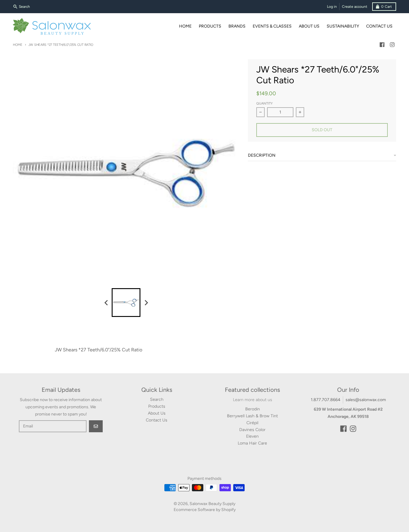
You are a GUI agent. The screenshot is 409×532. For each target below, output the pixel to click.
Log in (332, 6)
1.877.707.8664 (325, 399)
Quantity (264, 103)
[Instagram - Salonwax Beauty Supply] (392, 45)
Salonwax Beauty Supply (212, 503)
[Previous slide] (106, 303)
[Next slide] (146, 303)
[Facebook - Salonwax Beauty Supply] (382, 45)
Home (17, 45)
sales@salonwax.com (366, 399)
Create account (354, 6)
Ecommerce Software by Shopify (205, 509)
